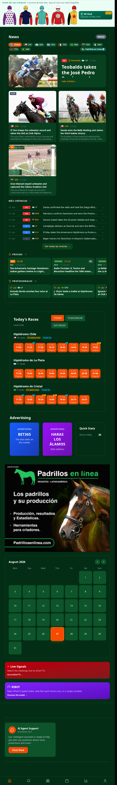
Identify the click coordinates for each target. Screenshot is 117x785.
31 (15, 647)
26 (43, 633)
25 (29, 633)
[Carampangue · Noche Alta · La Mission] (26, 15)
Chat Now (18, 750)
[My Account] (105, 780)
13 (57, 605)
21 (71, 619)
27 (57, 633)
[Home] (9, 780)
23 (99, 619)
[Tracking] (47, 780)
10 (15, 605)
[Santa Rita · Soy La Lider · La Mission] (58, 15)
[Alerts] (28, 780)
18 (29, 619)
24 (15, 633)
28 (71, 633)
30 (99, 633)
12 (43, 605)
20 (57, 619)
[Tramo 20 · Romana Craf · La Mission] (42, 15)
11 (29, 605)
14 (71, 605)
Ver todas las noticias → (57, 246)
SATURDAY (60, 325)
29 (85, 633)
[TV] (67, 780)
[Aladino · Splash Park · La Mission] (74, 15)
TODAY (58, 318)
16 (99, 605)
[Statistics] (86, 780)
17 (15, 619)
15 (85, 605)
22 (85, 619)
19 (43, 619)
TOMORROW (75, 318)
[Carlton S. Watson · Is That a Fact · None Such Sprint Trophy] (9, 15)
